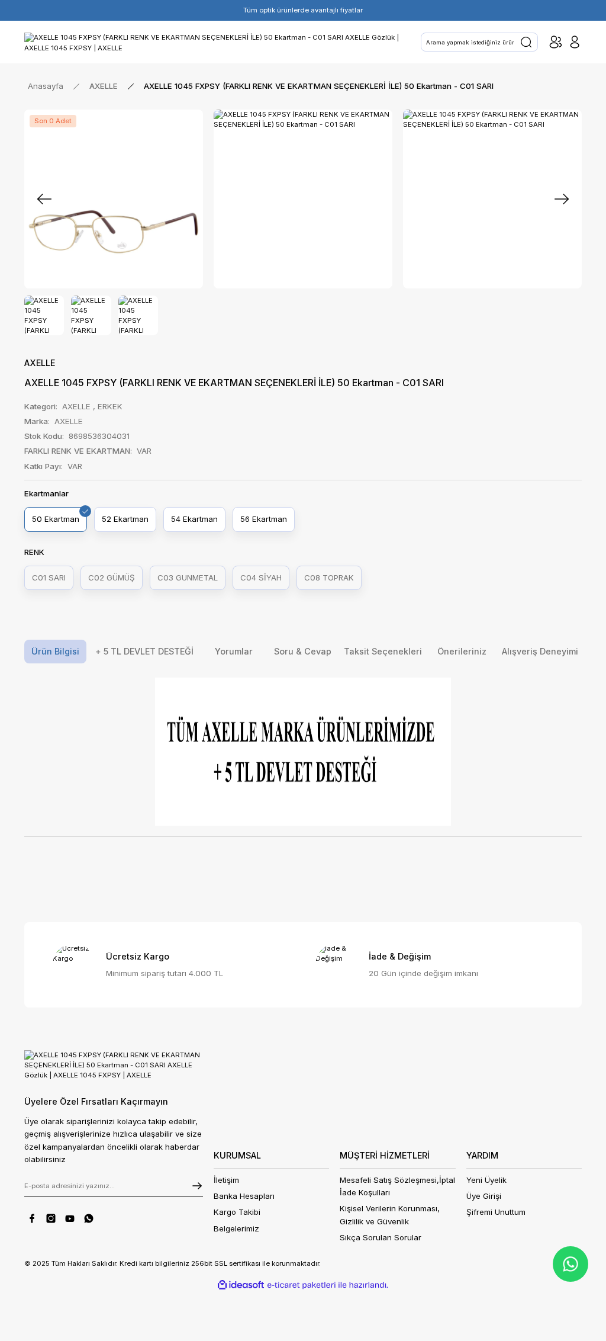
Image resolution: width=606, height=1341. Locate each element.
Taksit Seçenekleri (383, 651)
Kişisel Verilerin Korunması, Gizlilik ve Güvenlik (390, 1214)
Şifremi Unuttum (496, 1212)
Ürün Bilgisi (55, 651)
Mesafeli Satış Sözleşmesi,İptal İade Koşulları (397, 1186)
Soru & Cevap (302, 651)
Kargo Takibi (237, 1212)
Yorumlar (234, 651)
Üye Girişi (483, 1196)
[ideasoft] (241, 1285)
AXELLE (39, 363)
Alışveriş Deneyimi (540, 651)
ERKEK (110, 406)
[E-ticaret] (301, 1285)
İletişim (226, 1180)
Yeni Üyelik (486, 1180)
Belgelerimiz (236, 1228)
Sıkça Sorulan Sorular (380, 1237)
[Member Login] (575, 42)
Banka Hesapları (244, 1196)
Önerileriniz (461, 651)
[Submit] (197, 1186)
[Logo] (217, 42)
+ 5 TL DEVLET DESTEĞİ (144, 651)
